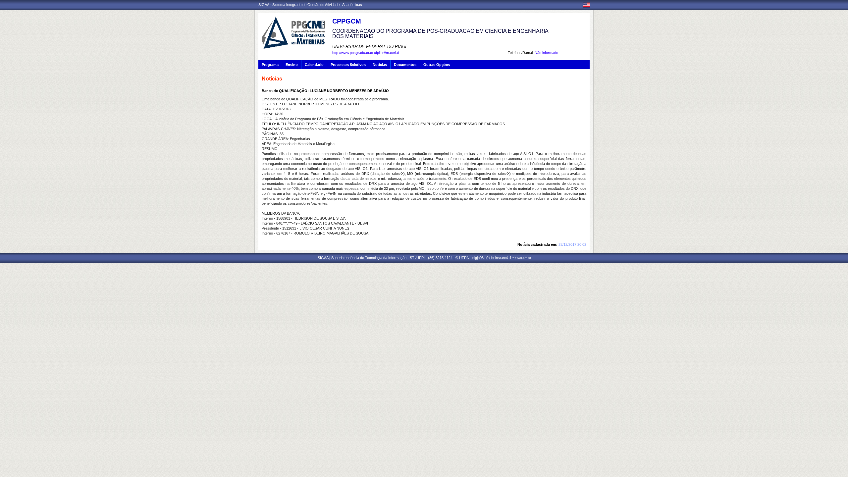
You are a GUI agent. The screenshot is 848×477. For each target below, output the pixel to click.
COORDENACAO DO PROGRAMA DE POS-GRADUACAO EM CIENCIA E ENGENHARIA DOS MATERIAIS (440, 33)
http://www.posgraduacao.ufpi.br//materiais (366, 53)
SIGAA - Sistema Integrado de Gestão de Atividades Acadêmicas (310, 5)
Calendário (314, 65)
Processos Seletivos (348, 65)
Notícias (380, 65)
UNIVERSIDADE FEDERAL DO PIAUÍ (369, 46)
